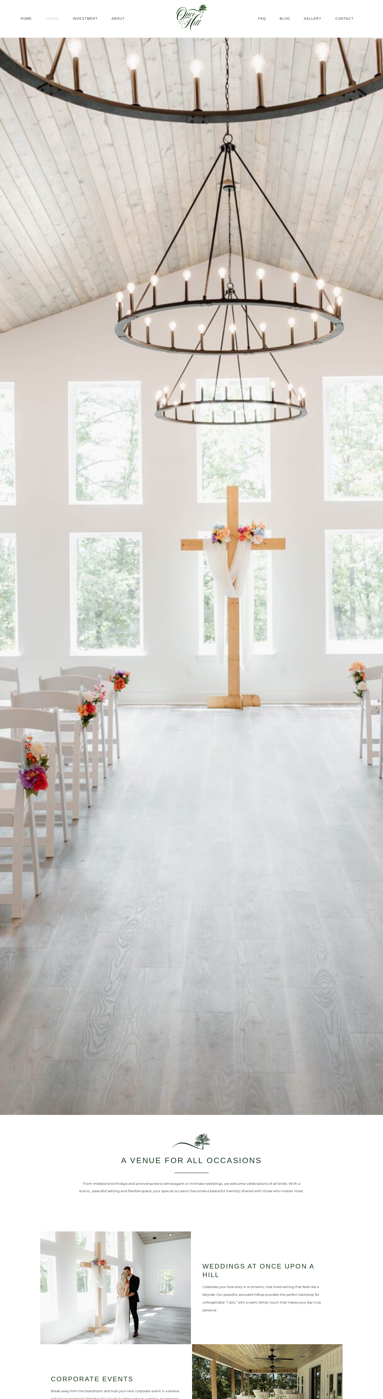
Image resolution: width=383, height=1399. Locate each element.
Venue (52, 18)
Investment (85, 18)
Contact (344, 18)
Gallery (313, 18)
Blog (285, 18)
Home (26, 18)
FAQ (262, 18)
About (118, 18)
